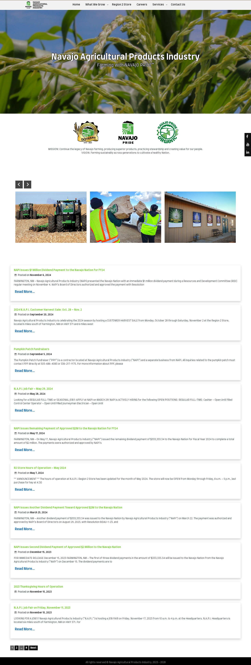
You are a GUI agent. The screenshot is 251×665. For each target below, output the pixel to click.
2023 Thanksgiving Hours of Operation (38, 586)
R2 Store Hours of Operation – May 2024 (40, 468)
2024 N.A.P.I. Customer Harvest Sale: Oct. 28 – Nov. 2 (48, 309)
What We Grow (95, 4)
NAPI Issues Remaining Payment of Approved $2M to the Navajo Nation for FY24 (66, 428)
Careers (142, 4)
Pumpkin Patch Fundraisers (31, 349)
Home (76, 4)
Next (33, 648)
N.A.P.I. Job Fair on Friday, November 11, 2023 (42, 607)
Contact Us (178, 4)
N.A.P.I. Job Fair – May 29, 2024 (33, 389)
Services (158, 4)
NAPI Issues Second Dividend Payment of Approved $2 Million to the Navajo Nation (67, 547)
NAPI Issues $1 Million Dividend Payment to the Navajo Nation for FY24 (59, 270)
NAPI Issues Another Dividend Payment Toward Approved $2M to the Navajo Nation (68, 507)
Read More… (25, 292)
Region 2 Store (121, 4)
